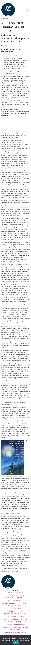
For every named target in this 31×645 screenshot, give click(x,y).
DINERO (21, 616)
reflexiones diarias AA (14, 571)
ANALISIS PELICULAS (8, 603)
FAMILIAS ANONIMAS (20, 622)
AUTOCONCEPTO (23, 603)
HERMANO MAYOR (20, 624)
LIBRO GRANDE (10, 597)
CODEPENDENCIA (15, 608)
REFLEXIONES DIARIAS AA (15, 600)
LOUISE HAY (6, 627)
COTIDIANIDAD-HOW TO (11, 614)
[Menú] (27, 10)
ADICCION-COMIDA (15, 630)
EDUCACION (25, 619)
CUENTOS (24, 614)
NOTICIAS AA (21, 597)
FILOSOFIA (8, 624)
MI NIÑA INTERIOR (11, 595)
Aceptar (16, 642)
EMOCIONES (8, 622)
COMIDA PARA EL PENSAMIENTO (15, 632)
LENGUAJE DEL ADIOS (15, 611)
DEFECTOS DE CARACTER (10, 619)
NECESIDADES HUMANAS (20, 627)
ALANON (22, 595)
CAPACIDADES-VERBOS (15, 606)
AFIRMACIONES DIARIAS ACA (15, 592)
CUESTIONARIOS (12, 616)
